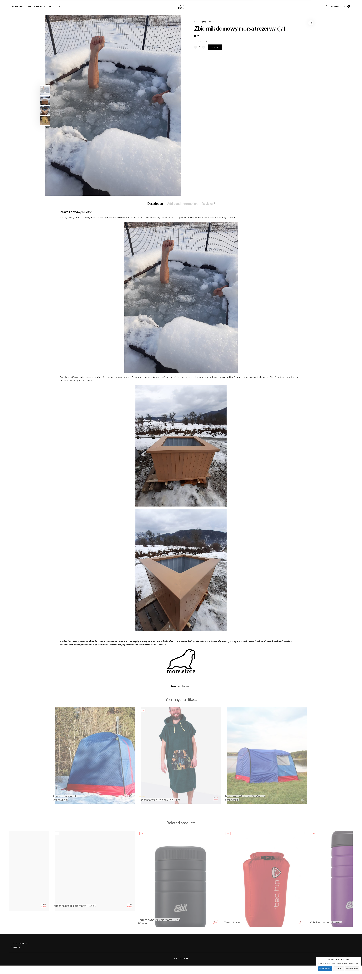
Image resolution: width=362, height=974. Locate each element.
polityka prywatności (20, 943)
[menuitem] (19, 6)
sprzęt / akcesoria (208, 22)
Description (155, 203)
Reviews (208, 203)
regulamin (15, 947)
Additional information (182, 203)
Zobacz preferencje (352, 968)
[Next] (171, 105)
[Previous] (62, 105)
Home (196, 22)
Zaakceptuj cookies (325, 968)
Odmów (338, 968)
